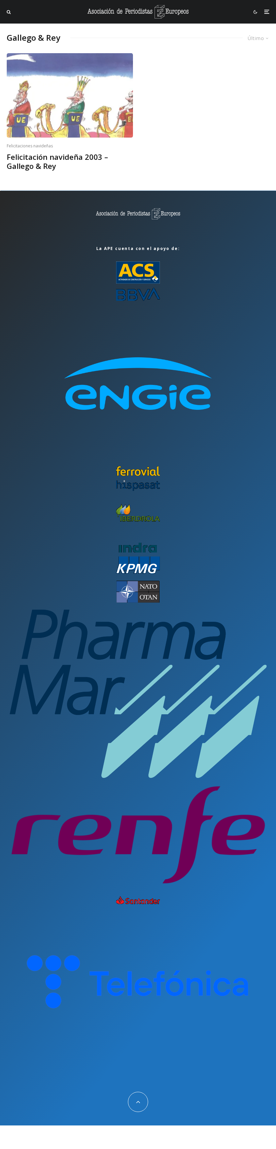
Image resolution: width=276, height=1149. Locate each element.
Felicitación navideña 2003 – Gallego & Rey (57, 161)
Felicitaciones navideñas (30, 146)
